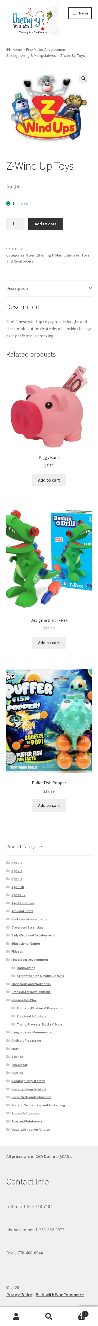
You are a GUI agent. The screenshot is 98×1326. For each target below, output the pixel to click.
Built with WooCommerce (60, 1294)
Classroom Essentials (27, 927)
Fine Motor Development (46, 49)
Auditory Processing (26, 1040)
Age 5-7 (16, 879)
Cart (75, 1312)
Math (15, 1049)
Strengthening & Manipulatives (31, 55)
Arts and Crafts (22, 911)
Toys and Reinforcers (26, 1121)
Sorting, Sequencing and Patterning (38, 1105)
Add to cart (45, 223)
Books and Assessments (29, 919)
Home (17, 49)
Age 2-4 (16, 871)
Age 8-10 (17, 887)
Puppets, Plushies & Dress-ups (39, 1008)
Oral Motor (19, 1065)
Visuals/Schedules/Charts (30, 1129)
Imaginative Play (23, 1000)
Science (17, 1056)
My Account (16, 1316)
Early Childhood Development (33, 935)
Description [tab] (17, 288)
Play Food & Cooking (32, 1016)
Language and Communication (34, 1032)
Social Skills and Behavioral (31, 1097)
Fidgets (17, 951)
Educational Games (26, 943)
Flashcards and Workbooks (31, 984)
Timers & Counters (25, 1113)
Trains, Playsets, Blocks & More (39, 1024)
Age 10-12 (18, 895)
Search (49, 1316)
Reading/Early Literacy (28, 1081)
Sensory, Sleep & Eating (28, 1089)
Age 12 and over (22, 903)
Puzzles (17, 1073)
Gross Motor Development (31, 992)
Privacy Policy (19, 1294)
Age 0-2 (16, 863)
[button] (83, 78)
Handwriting (26, 968)
